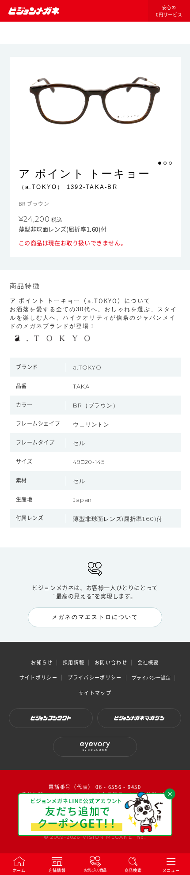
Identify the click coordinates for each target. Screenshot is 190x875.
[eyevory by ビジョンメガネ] (95, 747)
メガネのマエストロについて (95, 617)
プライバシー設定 (151, 677)
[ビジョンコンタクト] (51, 718)
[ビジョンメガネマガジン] (139, 718)
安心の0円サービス (169, 11)
